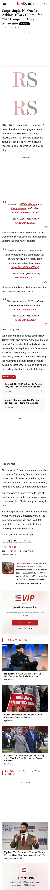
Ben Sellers (8, 680)
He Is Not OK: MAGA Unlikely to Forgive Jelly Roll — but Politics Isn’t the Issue (22, 675)
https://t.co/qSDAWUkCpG (25, 212)
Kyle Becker (8, 721)
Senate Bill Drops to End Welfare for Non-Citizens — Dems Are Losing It (23, 715)
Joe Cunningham (10, 24)
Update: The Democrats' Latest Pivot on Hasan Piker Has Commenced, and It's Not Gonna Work (25, 855)
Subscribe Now (25, 628)
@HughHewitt (18, 208)
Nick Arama (8, 764)
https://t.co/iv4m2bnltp (25, 309)
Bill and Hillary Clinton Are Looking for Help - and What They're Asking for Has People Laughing (24, 758)
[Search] (45, 3)
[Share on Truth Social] (9, 541)
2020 (4, 551)
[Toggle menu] (4, 3)
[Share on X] (4, 541)
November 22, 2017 (25, 223)
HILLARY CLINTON (9, 554)
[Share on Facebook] (15, 541)
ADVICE (13, 551)
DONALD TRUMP (27, 551)
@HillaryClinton (28, 204)
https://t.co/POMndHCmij (25, 267)
